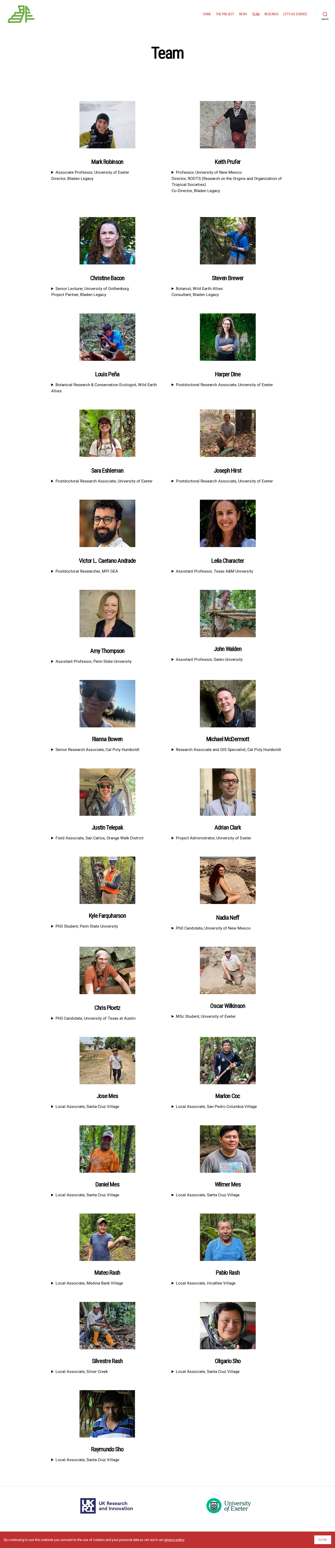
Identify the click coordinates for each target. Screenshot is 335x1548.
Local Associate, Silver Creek (81, 1371)
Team (256, 14)
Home (207, 14)
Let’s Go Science (295, 14)
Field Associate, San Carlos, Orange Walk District (99, 838)
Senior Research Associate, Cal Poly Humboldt (97, 749)
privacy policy (174, 1540)
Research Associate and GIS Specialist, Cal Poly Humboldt (228, 749)
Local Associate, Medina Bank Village (89, 1283)
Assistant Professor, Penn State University (93, 661)
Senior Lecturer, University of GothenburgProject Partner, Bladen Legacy (90, 291)
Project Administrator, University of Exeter (213, 838)
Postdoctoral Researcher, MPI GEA (86, 571)
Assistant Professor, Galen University (209, 659)
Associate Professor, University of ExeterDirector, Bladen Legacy (90, 175)
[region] (167, 1540)
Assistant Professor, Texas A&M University (214, 571)
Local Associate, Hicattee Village (206, 1283)
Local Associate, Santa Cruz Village (87, 1106)
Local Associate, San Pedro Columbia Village (216, 1106)
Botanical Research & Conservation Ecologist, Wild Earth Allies (104, 387)
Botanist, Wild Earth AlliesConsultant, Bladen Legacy (197, 291)
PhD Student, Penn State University (86, 926)
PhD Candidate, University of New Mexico (213, 928)
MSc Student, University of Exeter (206, 1016)
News (243, 14)
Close (322, 1539)
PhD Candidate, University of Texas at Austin (95, 1018)
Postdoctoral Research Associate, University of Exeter (224, 384)
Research (271, 14)
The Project (225, 14)
